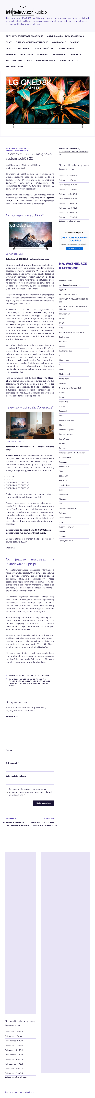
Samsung (63, 462)
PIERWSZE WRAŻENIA (43, 48)
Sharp (61, 471)
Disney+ (62, 318)
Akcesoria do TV (65, 280)
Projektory (63, 443)
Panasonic (63, 411)
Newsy (22, 676)
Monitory (62, 383)
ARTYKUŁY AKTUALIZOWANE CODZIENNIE (24, 36)
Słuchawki (63, 499)
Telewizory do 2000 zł (68, 185)
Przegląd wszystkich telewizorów (72, 453)
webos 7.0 (25, 683)
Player (61, 425)
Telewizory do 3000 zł (68, 194)
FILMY (9, 42)
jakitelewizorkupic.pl (18, 150)
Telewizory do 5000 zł (68, 212)
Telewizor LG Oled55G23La (20, 447)
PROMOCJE (11, 54)
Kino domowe (64, 360)
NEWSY (9, 48)
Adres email (12, 763)
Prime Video (64, 439)
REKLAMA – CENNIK (15, 66)
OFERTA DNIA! (23, 48)
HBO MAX (63, 341)
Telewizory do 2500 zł (68, 189)
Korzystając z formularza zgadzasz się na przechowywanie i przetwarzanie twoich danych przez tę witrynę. (30, 792)
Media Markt (64, 379)
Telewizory (43, 676)
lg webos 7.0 (39, 679)
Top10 (61, 522)
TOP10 (29, 60)
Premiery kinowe (65, 434)
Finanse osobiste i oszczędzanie (71, 332)
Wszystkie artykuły (66, 527)
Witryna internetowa (16, 776)
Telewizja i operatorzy (67, 508)
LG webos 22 (26, 679)
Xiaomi (62, 531)
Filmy (12, 676)
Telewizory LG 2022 (19, 681)
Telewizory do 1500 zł (67, 180)
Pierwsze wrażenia (66, 420)
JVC (60, 355)
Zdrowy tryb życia (66, 541)
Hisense (62, 346)
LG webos (14, 679)
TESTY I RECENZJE (14, 60)
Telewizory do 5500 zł (68, 217)
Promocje (63, 448)
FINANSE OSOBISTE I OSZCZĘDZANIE (32, 42)
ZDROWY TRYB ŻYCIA (69, 60)
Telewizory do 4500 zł (68, 208)
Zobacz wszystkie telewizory (70, 221)
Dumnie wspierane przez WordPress (19, 1092)
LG (19, 309)
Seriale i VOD (64, 467)
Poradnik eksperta (66, 430)
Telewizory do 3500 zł (68, 199)
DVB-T (61, 323)
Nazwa (10, 750)
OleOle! (62, 406)
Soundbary (63, 494)
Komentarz (12, 716)
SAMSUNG (74, 42)
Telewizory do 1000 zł (68, 175)
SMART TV (31, 676)
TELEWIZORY (77, 54)
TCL (60, 504)
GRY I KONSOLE (59, 42)
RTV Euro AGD (65, 457)
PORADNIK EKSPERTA (46, 60)
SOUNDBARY (42, 54)
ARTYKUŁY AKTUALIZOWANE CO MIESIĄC (65, 36)
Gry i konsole (64, 337)
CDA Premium (65, 314)
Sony (61, 490)
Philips (61, 416)
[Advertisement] (20, 933)
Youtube (62, 536)
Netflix (62, 393)
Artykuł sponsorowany (68, 294)
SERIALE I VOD (26, 54)
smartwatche (64, 485)
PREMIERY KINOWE (66, 48)
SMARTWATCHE (60, 54)
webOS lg (36, 683)
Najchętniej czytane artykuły (70, 388)
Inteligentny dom (65, 351)
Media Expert (64, 374)
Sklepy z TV (63, 476)
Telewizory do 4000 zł (68, 203)
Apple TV (62, 290)
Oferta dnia (63, 402)
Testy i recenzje (65, 517)
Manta (61, 369)
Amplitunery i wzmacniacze (70, 285)
